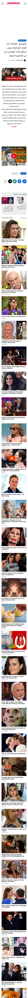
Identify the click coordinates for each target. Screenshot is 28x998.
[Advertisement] (14, 24)
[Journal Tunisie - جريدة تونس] (14, 3)
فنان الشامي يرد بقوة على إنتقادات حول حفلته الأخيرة (8, 209)
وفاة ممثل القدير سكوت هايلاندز (21, 208)
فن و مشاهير (22, 40)
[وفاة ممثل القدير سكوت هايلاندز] (20, 200)
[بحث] (3, 3)
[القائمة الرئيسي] (25, 3)
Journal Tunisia (19, 60)
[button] (19, 181)
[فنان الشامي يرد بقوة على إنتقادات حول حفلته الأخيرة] (8, 200)
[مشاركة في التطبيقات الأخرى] (5, 181)
